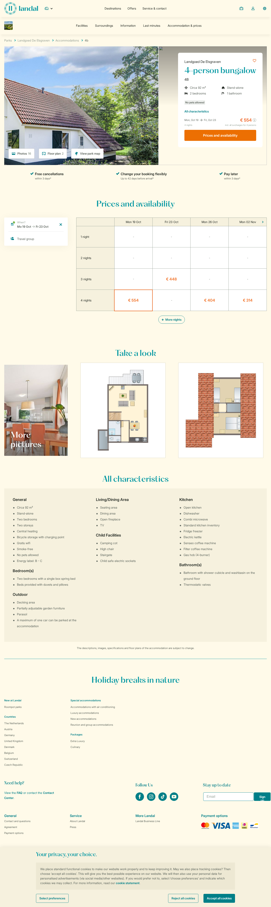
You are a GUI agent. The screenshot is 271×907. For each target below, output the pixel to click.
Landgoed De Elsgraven (202, 62)
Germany (9, 735)
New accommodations (83, 718)
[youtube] (174, 799)
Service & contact (154, 8)
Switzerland (11, 758)
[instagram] (151, 799)
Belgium (9, 752)
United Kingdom (13, 741)
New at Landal (12, 700)
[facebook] (140, 799)
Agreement (10, 827)
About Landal (77, 821)
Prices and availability (220, 135)
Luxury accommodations (85, 712)
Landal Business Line (148, 821)
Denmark (9, 747)
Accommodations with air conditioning (93, 707)
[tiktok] (163, 799)
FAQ (19, 793)
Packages (76, 734)
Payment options (14, 833)
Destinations (113, 8)
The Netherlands (14, 723)
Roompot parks (13, 707)
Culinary (75, 747)
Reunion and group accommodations (92, 724)
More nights (173, 319)
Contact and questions (17, 821)
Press (73, 827)
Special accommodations (86, 700)
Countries (10, 716)
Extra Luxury (78, 741)
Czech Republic (13, 764)
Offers (131, 8)
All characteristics (196, 111)
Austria (8, 729)
